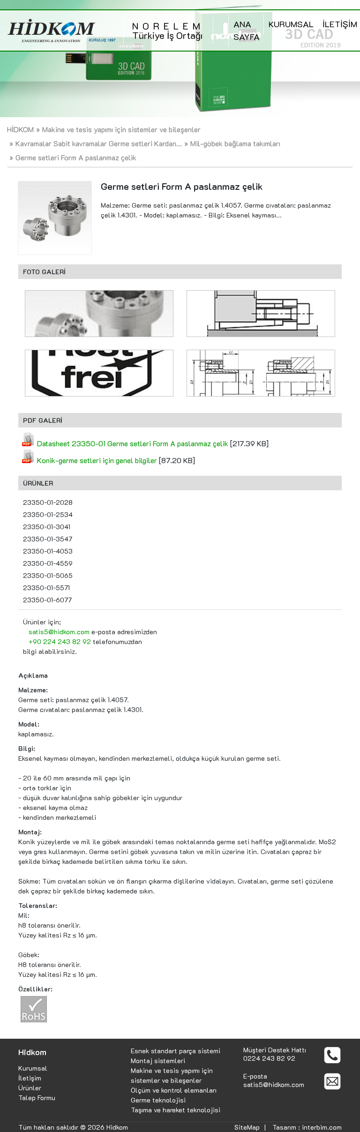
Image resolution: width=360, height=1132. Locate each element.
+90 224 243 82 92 (60, 641)
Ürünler (29, 1087)
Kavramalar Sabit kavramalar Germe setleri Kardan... (98, 143)
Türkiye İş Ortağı (168, 30)
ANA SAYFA (246, 30)
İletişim (29, 1077)
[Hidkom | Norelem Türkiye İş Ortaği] (62, 30)
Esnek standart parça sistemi (175, 1050)
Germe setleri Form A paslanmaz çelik (75, 157)
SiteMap (247, 1127)
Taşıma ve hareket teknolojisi (175, 1109)
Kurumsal (32, 1068)
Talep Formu (36, 1097)
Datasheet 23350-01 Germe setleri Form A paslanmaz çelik (132, 443)
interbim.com (322, 1127)
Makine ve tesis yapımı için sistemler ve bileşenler (121, 129)
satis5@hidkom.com (59, 631)
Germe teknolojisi (158, 1099)
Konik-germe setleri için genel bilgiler (97, 460)
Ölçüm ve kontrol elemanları (174, 1090)
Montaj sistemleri (158, 1060)
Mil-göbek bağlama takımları (235, 143)
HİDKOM (20, 129)
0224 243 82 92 (269, 1058)
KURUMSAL (291, 24)
